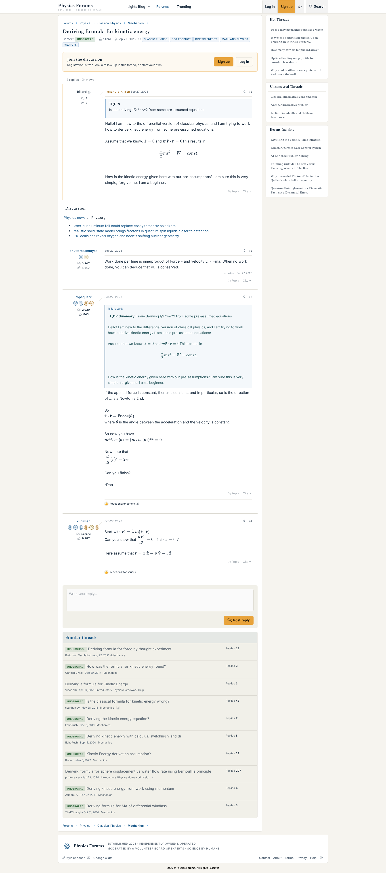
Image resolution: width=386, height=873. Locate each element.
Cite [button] (245, 191)
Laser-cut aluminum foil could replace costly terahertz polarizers (124, 226)
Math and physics (235, 39)
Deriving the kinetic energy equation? (117, 718)
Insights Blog (135, 6)
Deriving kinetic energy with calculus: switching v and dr (133, 736)
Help (313, 858)
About (277, 858)
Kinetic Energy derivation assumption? (118, 754)
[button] (149, 6)
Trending (184, 6)
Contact (264, 858)
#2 (250, 250)
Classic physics (156, 39)
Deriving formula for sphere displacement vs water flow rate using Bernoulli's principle (138, 771)
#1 (250, 91)
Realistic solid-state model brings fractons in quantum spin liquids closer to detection (141, 231)
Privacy (302, 858)
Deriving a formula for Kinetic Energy (96, 684)
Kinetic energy (206, 39)
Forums (162, 6)
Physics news (75, 217)
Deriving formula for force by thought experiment (129, 649)
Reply (235, 191)
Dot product (181, 39)
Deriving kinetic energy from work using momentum (130, 788)
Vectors (70, 44)
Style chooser (75, 858)
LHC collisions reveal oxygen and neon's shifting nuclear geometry (126, 236)
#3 (250, 297)
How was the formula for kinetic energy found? (126, 666)
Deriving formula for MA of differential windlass (126, 806)
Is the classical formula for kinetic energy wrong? (127, 701)
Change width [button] (103, 858)
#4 (250, 521)
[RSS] (322, 858)
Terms (289, 858)
